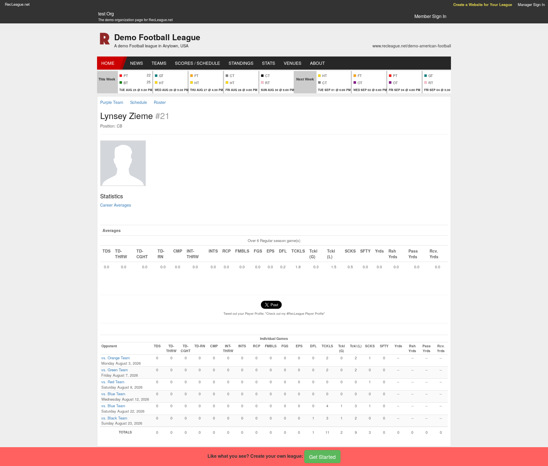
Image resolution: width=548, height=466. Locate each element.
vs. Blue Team (113, 393)
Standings (241, 63)
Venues (292, 63)
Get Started (322, 456)
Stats (268, 63)
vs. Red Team (112, 381)
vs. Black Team (114, 418)
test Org (106, 14)
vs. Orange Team (115, 357)
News (136, 63)
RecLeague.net (17, 4)
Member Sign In (430, 16)
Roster (160, 102)
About (317, 63)
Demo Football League (157, 37)
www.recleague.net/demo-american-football (411, 46)
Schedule (138, 102)
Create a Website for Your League (482, 4)
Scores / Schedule (197, 63)
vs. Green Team (114, 369)
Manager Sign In (531, 4)
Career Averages (115, 205)
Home (107, 63)
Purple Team (111, 102)
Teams (159, 63)
